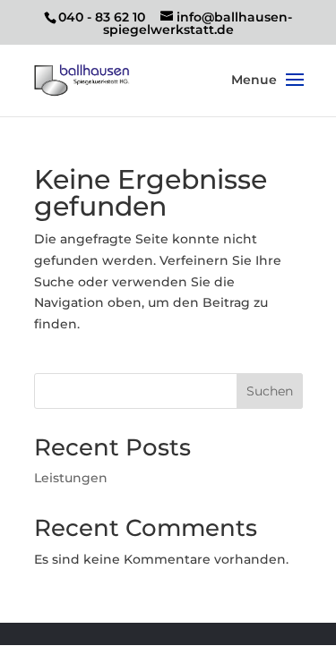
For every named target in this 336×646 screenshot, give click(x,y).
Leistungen (71, 478)
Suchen (269, 391)
